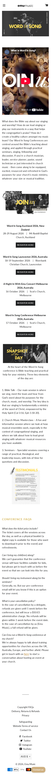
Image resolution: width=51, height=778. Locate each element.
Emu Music (29, 764)
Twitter (27, 740)
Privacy (25, 715)
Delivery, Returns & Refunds (26, 711)
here (26, 653)
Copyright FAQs (25, 707)
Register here (25, 245)
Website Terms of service (25, 726)
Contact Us (25, 730)
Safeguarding (25, 721)
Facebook (27, 736)
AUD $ (24, 756)
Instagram (27, 744)
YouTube (27, 748)
